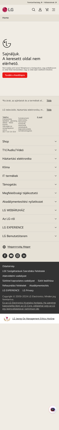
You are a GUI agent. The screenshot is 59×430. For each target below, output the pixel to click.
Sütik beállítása (46, 280)
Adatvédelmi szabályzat (14, 275)
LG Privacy (28, 290)
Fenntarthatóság (33, 2)
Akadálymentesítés (39, 285)
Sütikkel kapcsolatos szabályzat (18, 280)
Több (49, 100)
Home (5, 17)
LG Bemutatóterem (14, 236)
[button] (34, 10)
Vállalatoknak (49, 2)
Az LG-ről (8, 218)
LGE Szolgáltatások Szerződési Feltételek (23, 271)
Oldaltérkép (8, 266)
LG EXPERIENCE (13, 227)
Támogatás (9, 184)
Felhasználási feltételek (14, 285)
